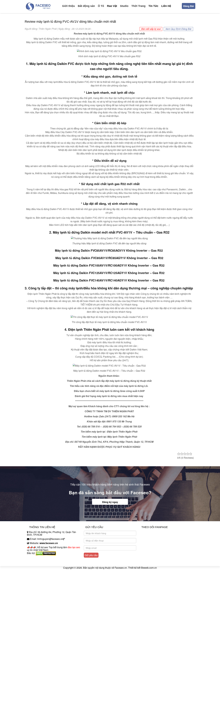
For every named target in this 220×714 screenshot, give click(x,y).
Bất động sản (86, 5)
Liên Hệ (166, 5)
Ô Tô (101, 5)
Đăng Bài (188, 6)
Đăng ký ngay (110, 502)
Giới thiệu (68, 5)
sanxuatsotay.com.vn (38, 562)
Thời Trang (138, 5)
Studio (124, 5)
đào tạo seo (74, 547)
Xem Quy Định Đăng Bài (178, 29)
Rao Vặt (112, 5)
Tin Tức (153, 5)
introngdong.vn (35, 558)
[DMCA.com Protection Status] (46, 553)
